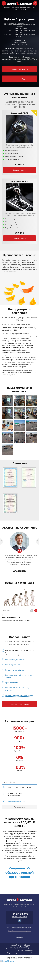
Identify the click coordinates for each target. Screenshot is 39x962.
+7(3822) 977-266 (15, 793)
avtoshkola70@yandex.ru (16, 801)
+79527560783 (14, 795)
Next (35, 610)
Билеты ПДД (19, 78)
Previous (31, 610)
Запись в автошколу (19, 69)
